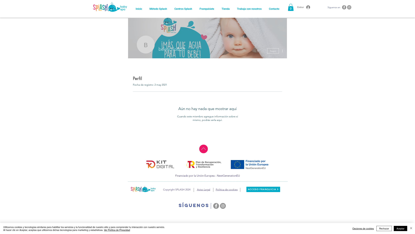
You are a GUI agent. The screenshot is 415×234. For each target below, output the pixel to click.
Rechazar (384, 228)
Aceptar (400, 228)
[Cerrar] (411, 228)
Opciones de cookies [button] (363, 228)
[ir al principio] (203, 148)
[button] (291, 7)
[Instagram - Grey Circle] (349, 7)
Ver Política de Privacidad (117, 230)
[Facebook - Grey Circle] (344, 7)
